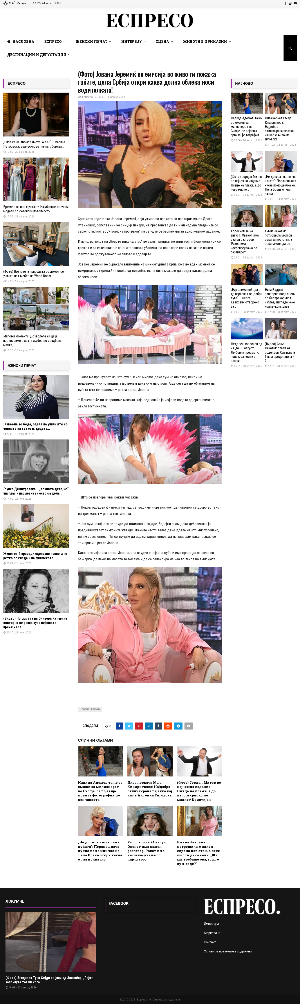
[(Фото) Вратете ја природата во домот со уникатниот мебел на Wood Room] (36, 244)
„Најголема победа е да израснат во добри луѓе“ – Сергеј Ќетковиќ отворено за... (246, 298)
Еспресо (53, 41)
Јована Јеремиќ (90, 709)
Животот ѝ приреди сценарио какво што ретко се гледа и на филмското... (35, 556)
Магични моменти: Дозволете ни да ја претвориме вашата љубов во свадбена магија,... (32, 340)
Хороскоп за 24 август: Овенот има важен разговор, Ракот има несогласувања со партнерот (148, 850)
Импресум (211, 923)
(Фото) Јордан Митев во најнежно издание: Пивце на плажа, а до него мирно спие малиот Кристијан (199, 791)
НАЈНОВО (244, 83)
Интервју (131, 41)
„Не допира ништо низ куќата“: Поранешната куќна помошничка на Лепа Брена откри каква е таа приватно (100, 850)
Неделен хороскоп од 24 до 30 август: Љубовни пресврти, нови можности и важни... (246, 352)
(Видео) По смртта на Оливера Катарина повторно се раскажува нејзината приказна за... (35, 622)
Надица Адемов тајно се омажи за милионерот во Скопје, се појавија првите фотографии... (246, 126)
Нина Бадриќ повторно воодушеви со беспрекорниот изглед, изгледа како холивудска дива (280, 298)
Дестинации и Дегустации (37, 54)
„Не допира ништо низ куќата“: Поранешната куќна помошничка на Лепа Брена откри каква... (280, 185)
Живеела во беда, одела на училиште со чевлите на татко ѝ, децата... (35, 426)
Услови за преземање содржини (228, 951)
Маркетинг (212, 933)
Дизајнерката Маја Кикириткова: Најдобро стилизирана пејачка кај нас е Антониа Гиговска (149, 789)
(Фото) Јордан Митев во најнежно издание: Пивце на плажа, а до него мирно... (246, 183)
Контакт (210, 942)
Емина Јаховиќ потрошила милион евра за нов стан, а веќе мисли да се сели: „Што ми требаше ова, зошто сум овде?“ (198, 853)
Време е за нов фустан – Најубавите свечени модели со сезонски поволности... (36, 209)
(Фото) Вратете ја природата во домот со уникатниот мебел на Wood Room (33, 273)
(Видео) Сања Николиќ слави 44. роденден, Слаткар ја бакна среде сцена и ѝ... (280, 352)
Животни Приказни (205, 41)
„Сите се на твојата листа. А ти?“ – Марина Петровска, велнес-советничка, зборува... (34, 144)
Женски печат (91, 41)
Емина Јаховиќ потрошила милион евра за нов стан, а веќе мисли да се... (278, 237)
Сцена (162, 41)
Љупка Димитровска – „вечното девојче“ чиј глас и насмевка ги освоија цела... (36, 491)
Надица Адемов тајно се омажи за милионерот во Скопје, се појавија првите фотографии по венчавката (100, 791)
